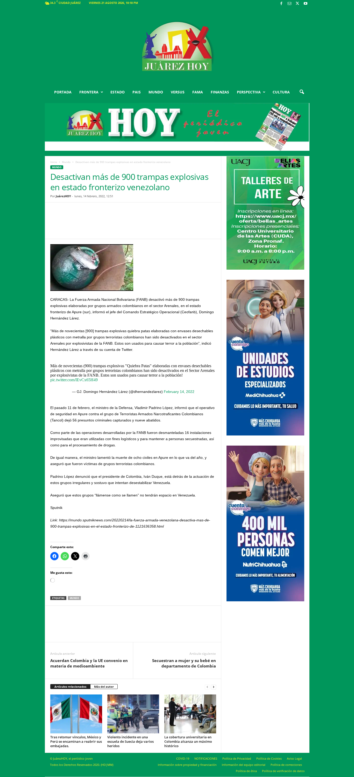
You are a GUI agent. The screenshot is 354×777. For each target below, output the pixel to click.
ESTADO (117, 92)
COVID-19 (182, 758)
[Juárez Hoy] (177, 46)
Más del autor (104, 687)
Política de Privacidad (236, 758)
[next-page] (213, 687)
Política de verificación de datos (283, 771)
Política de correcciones (286, 765)
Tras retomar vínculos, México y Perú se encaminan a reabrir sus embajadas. (76, 741)
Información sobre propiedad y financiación (187, 765)
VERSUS (178, 92)
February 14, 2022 (179, 392)
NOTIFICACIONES (205, 758)
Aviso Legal (294, 758)
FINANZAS (220, 92)
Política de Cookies (269, 758)
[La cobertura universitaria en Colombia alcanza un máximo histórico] (190, 713)
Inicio (53, 162)
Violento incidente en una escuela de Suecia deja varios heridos (130, 741)
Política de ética (246, 771)
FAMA (197, 92)
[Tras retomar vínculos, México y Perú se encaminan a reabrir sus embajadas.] (76, 713)
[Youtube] (305, 4)
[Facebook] (281, 4)
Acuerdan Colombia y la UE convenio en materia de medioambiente (89, 663)
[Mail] (289, 4)
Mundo (66, 162)
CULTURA (281, 92)
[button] (301, 92)
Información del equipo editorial (243, 765)
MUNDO (155, 92)
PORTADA (63, 92)
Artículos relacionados (70, 687)
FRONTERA (88, 92)
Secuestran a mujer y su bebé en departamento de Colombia (184, 663)
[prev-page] (207, 687)
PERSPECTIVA (249, 92)
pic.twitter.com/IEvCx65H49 (74, 380)
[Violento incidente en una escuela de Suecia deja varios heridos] (133, 713)
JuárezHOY (63, 196)
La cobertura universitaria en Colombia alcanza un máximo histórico (188, 741)
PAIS (136, 92)
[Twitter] (297, 4)
